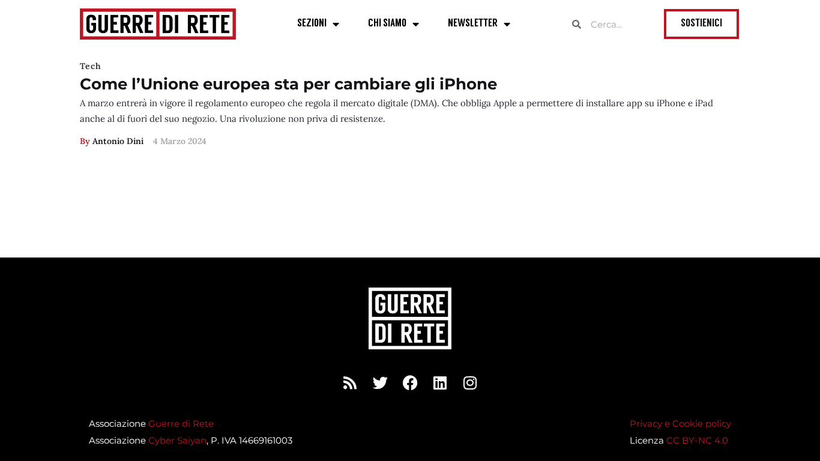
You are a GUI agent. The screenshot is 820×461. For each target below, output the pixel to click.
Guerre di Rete (181, 423)
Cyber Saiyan (177, 440)
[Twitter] (380, 382)
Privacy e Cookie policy (680, 423)
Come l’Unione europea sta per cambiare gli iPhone (288, 84)
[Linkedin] (440, 382)
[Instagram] (470, 382)
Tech (90, 66)
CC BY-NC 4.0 (697, 440)
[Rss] (350, 382)
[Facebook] (410, 382)
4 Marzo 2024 (180, 141)
